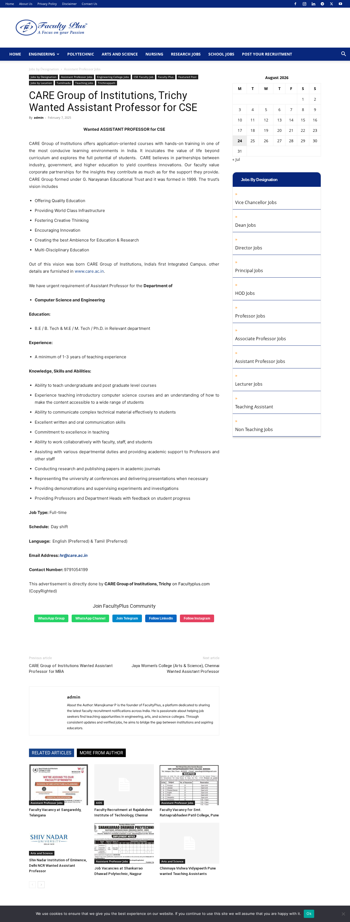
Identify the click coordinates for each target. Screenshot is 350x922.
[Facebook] (295, 4)
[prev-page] (32, 884)
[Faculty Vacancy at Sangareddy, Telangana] (59, 784)
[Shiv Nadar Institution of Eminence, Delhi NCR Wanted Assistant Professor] (59, 839)
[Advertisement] (124, 637)
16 (315, 120)
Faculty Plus (166, 77)
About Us (25, 4)
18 (252, 130)
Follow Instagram (197, 618)
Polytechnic (80, 54)
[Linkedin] (313, 4)
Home (9, 4)
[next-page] (41, 884)
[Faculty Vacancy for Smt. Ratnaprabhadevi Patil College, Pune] (189, 784)
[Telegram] (322, 4)
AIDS (99, 803)
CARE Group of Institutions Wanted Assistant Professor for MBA (71, 668)
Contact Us (89, 4)
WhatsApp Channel (90, 618)
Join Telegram (127, 618)
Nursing (154, 54)
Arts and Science (120, 54)
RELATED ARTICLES (51, 752)
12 (266, 120)
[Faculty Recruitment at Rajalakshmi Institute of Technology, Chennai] (124, 784)
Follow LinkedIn (161, 618)
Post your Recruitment (267, 54)
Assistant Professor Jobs (76, 77)
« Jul (236, 159)
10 (240, 120)
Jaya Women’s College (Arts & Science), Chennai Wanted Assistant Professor (175, 668)
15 (303, 120)
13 (279, 120)
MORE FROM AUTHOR (101, 752)
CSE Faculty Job (143, 77)
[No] (343, 914)
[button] (343, 54)
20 (279, 130)
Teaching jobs (84, 83)
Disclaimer (69, 4)
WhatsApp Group (51, 618)
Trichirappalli (106, 83)
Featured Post (187, 77)
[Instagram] (304, 4)
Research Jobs (186, 54)
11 (252, 120)
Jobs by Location (41, 83)
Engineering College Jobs (113, 77)
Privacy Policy (47, 4)
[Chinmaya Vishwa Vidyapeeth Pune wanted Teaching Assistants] (189, 843)
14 (291, 120)
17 (240, 130)
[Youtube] (340, 4)
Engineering (42, 54)
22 (303, 130)
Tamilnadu (64, 83)
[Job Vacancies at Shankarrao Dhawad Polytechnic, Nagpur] (124, 843)
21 (291, 130)
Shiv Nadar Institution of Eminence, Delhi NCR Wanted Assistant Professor (58, 865)
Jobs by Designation (44, 69)
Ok (309, 913)
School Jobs (221, 54)
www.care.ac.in (89, 271)
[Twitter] (331, 4)
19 (266, 130)
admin (38, 117)
